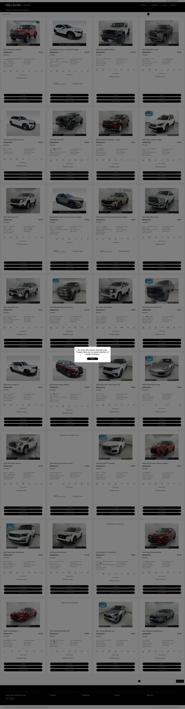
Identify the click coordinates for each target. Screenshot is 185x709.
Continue (92, 358)
